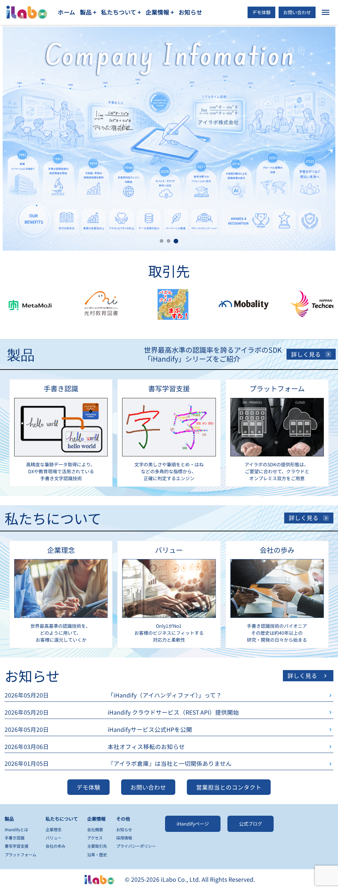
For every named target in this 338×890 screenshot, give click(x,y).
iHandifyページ (193, 823)
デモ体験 (261, 12)
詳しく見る (306, 354)
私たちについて (62, 818)
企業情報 (96, 818)
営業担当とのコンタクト (228, 787)
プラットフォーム (20, 855)
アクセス (95, 838)
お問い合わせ (297, 12)
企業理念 (53, 830)
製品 (9, 818)
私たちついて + (121, 12)
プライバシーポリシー (136, 846)
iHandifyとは (16, 830)
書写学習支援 (16, 846)
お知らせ (190, 12)
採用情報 (124, 838)
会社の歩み (55, 846)
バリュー (53, 838)
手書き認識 (14, 838)
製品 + (88, 12)
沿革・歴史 (97, 855)
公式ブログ (250, 823)
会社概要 (95, 830)
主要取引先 (97, 846)
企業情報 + (160, 12)
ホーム (66, 12)
